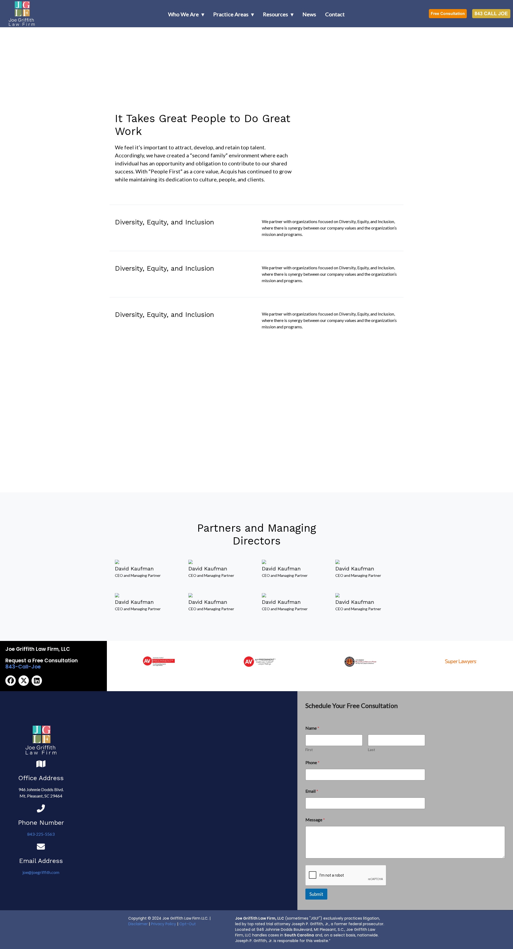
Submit (316, 894)
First (309, 749)
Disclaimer (138, 924)
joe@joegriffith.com (40, 872)
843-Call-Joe (23, 666)
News (309, 14)
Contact (335, 14)
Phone (312, 762)
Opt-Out (187, 924)
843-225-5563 (41, 834)
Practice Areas (230, 14)
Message (315, 819)
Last (371, 749)
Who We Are (183, 14)
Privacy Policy (163, 924)
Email (311, 791)
